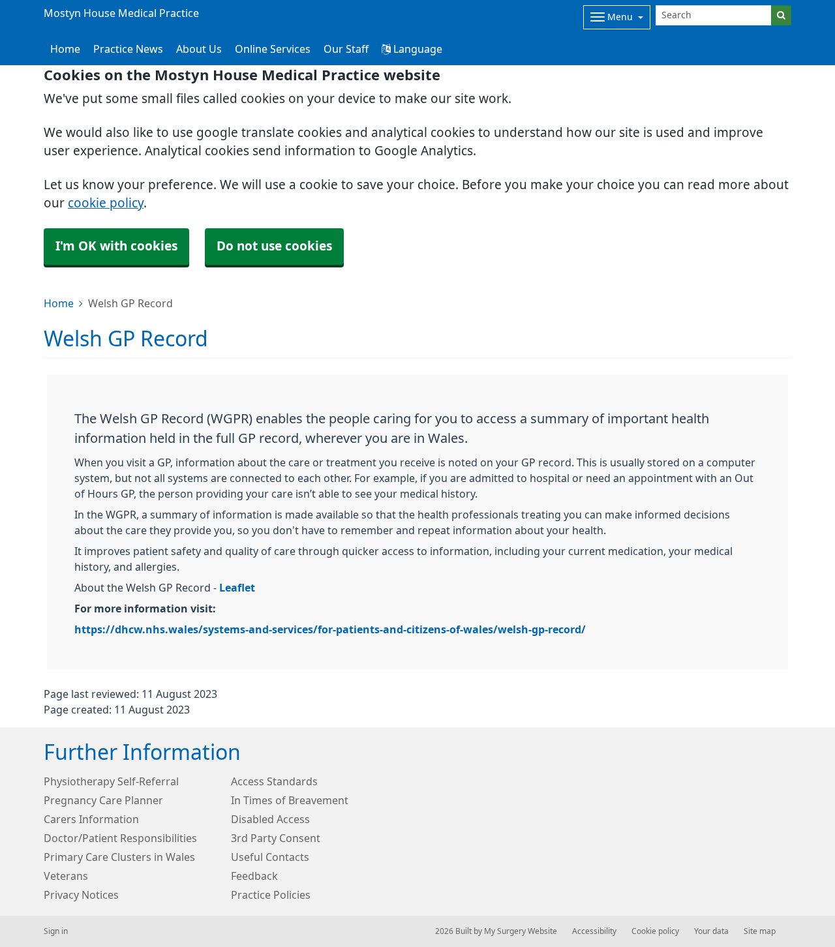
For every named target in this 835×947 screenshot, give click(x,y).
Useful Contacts (270, 857)
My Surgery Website (520, 931)
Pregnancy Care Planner (103, 800)
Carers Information (91, 819)
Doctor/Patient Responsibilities (120, 838)
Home (59, 303)
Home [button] (65, 49)
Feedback (254, 876)
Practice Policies (271, 895)
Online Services (273, 49)
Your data (711, 931)
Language (416, 49)
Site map (760, 931)
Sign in (56, 931)
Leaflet (237, 587)
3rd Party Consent (275, 838)
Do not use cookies (274, 246)
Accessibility (594, 931)
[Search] (781, 15)
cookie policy (106, 203)
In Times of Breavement (289, 800)
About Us (199, 49)
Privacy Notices (81, 895)
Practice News (128, 49)
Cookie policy (655, 931)
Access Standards (274, 781)
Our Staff (346, 49)
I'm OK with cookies (116, 246)
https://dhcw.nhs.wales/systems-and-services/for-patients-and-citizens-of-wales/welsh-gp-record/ (330, 629)
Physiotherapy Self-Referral (111, 781)
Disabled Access (270, 819)
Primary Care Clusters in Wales (119, 857)
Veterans (66, 876)
